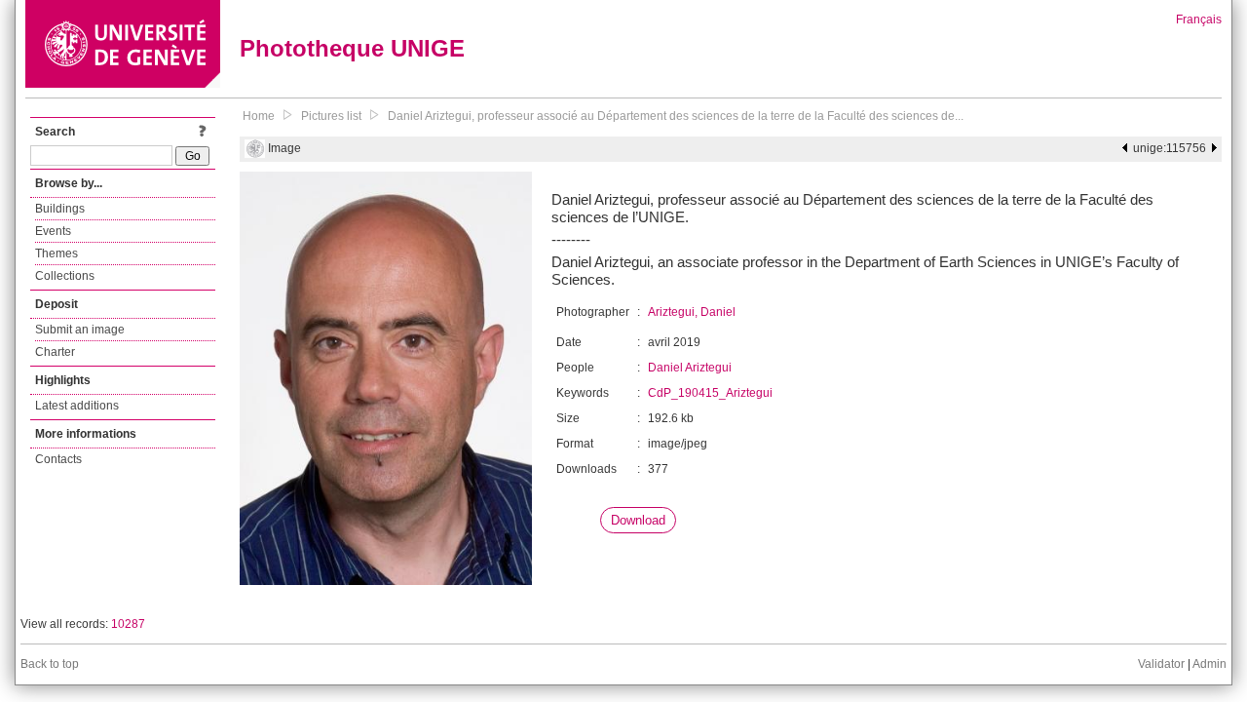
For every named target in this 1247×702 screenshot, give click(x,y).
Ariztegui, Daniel (692, 312)
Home (259, 116)
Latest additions (77, 405)
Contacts (58, 459)
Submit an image (80, 329)
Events (53, 231)
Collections (64, 276)
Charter (55, 352)
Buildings (60, 208)
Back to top (49, 664)
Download (638, 520)
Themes (56, 253)
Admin (1209, 664)
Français (1199, 19)
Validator (1161, 664)
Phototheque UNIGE (352, 48)
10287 (128, 624)
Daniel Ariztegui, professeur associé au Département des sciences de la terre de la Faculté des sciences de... (676, 116)
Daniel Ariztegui (690, 367)
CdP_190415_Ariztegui (710, 393)
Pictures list (331, 116)
